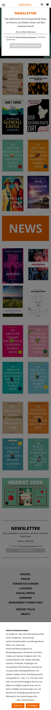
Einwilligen (32, 705)
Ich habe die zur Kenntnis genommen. (26, 38)
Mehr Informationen (25, 700)
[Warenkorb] (47, 5)
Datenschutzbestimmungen (26, 37)
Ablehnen (18, 705)
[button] (42, 5)
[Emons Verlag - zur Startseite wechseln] (25, 5)
